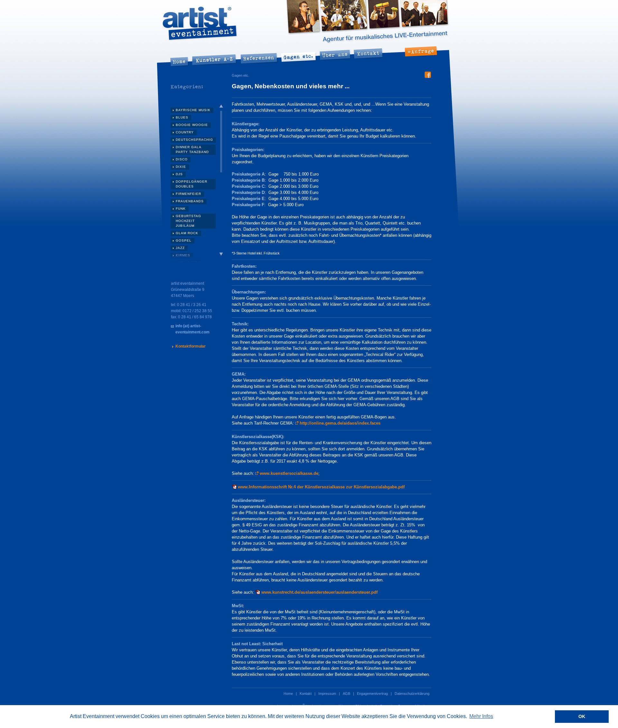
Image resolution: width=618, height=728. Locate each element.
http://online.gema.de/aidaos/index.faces (340, 423)
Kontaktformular (190, 346)
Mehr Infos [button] (481, 716)
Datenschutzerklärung (412, 693)
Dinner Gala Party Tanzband (192, 149)
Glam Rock (187, 233)
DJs (179, 174)
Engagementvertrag (372, 693)
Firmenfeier (188, 194)
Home (288, 693)
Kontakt (306, 693)
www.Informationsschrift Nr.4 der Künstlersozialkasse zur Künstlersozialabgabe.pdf (321, 486)
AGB (346, 693)
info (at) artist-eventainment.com (192, 329)
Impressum (327, 693)
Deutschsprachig (194, 139)
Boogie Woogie (192, 125)
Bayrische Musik (193, 110)
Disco (182, 159)
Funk (181, 208)
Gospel (184, 240)
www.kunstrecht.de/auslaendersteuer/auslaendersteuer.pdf (319, 592)
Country (185, 132)
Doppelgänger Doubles (191, 184)
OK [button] (581, 716)
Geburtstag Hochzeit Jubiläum (188, 220)
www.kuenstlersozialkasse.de (289, 473)
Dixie (181, 166)
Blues (182, 117)
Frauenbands (190, 201)
